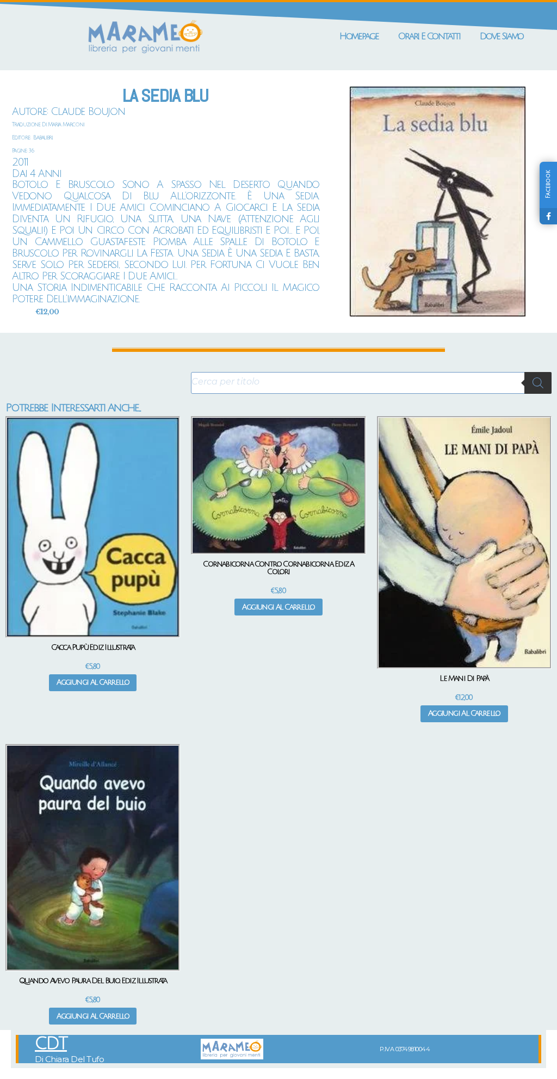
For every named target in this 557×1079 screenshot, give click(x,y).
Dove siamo (501, 36)
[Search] (538, 383)
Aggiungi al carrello (93, 682)
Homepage (359, 36)
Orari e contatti (429, 36)
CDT (51, 1043)
